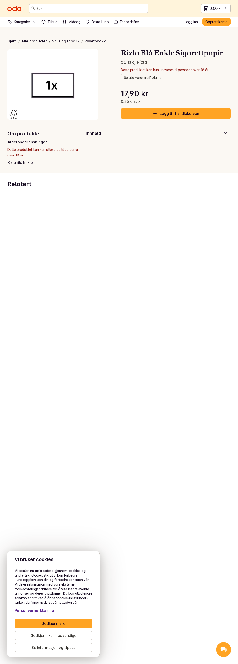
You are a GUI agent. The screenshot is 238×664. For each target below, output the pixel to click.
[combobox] (91, 8)
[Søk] (33, 8)
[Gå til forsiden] (14, 8)
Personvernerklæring (34, 610)
